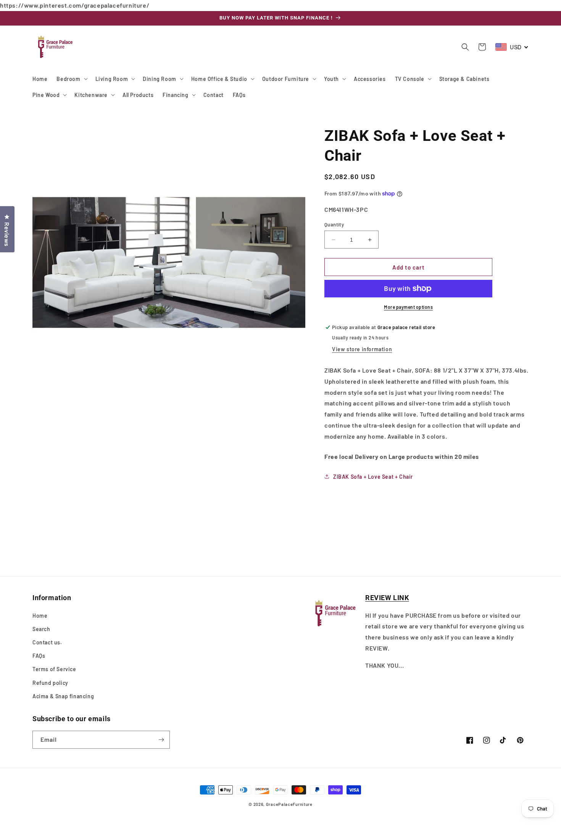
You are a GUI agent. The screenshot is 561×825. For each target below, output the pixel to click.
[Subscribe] (161, 740)
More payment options (408, 307)
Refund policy (50, 683)
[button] (71, 79)
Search (41, 629)
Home (39, 615)
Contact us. (47, 642)
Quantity (334, 224)
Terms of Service (54, 669)
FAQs (38, 655)
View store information (362, 349)
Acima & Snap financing (63, 696)
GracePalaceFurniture (289, 804)
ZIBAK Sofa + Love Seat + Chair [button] (373, 476)
